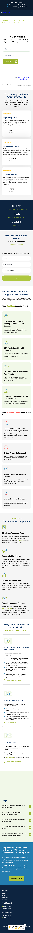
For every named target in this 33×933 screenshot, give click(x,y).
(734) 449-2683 (7, 906)
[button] (31, 12)
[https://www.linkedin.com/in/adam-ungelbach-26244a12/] (23, 78)
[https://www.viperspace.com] (5, 12)
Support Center (7, 908)
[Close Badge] (25, 925)
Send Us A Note (7, 917)
